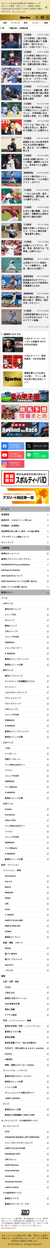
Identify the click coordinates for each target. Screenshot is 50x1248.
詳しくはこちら (19, 11)
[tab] (26, 22)
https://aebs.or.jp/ (9, 1228)
